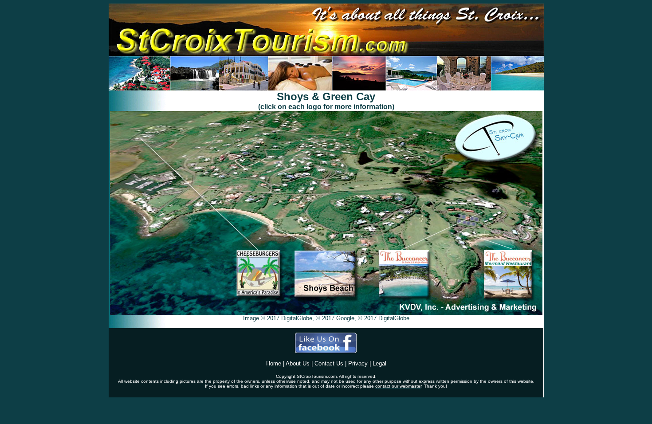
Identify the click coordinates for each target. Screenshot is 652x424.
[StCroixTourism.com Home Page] (326, 88)
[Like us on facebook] (326, 350)
